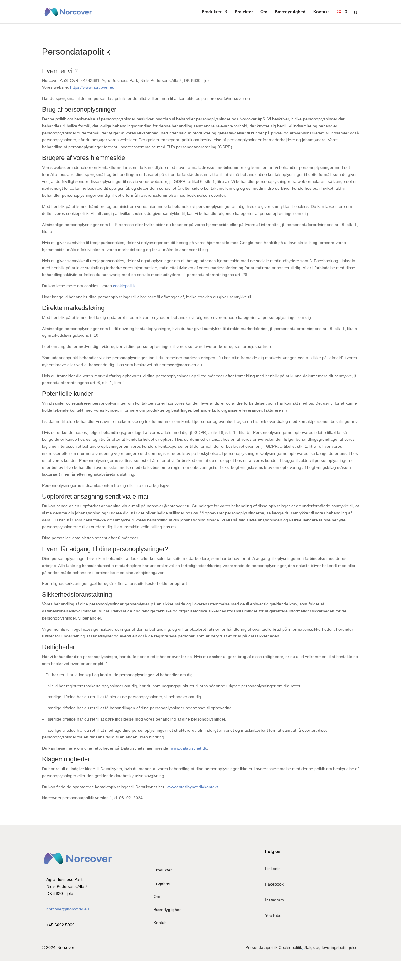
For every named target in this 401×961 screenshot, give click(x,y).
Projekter (244, 12)
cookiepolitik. (125, 285)
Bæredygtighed (290, 12)
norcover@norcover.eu (67, 909)
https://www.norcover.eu (92, 87)
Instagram (274, 900)
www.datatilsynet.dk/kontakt (192, 787)
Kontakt (321, 12)
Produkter (211, 12)
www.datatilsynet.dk (189, 748)
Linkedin (273, 868)
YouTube (273, 915)
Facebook (274, 884)
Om (263, 12)
